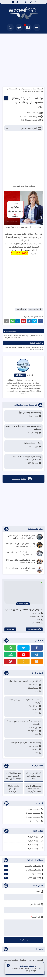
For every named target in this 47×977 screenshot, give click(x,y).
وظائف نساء (20, 309)
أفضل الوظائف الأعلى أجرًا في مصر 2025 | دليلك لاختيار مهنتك (20, 561)
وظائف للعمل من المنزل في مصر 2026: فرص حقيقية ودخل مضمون (20, 545)
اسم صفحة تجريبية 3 (33, 817)
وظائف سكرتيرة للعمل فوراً (30, 412)
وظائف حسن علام (33, 629)
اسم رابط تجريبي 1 (34, 837)
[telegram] (16, 2)
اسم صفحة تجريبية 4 (33, 821)
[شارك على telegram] (29, 321)
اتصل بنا (23, 960)
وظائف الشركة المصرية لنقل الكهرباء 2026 (25, 742)
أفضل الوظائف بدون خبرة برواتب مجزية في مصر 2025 (20, 569)
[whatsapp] (21, 2)
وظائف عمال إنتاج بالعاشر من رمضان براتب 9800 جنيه (21, 553)
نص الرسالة (36, 917)
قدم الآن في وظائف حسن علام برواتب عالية (23, 609)
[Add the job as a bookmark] (6, 98)
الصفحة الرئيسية (38, 89)
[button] (19, 27)
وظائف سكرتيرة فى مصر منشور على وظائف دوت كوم (23, 427)
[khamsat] (23, 661)
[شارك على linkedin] (17, 321)
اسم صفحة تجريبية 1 (33, 809)
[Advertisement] (23, 58)
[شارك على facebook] (40, 321)
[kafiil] (10, 654)
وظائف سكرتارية (25, 89)
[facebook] (35, 2)
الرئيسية (40, 960)
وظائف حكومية (23, 874)
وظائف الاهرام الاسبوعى (23, 866)
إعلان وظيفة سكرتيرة (32, 443)
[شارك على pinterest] (23, 321)
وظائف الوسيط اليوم (23, 870)
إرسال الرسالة (23, 940)
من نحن (31, 960)
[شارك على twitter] (34, 321)
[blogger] (37, 661)
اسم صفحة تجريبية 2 (33, 813)
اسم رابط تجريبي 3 (34, 844)
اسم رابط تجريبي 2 (34, 840)
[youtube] (12, 2)
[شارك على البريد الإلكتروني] (6, 321)
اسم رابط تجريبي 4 (34, 848)
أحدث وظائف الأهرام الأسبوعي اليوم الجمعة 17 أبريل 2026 (24, 701)
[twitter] (30, 2)
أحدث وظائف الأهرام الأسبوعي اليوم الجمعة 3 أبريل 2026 (24, 722)
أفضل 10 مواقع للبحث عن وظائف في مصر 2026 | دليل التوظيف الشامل (21, 536)
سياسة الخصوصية (11, 960)
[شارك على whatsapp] (12, 321)
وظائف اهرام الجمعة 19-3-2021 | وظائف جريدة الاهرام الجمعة (26, 458)
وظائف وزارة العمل (23, 878)
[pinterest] (10, 661)
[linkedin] (26, 2)
